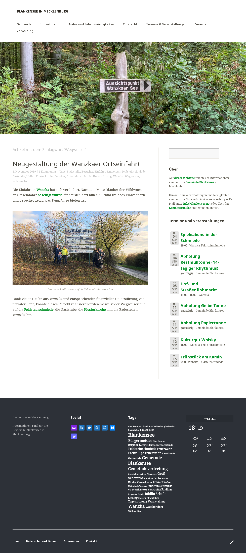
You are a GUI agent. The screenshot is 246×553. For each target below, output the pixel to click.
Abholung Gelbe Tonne (203, 305)
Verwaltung (25, 31)
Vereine (200, 24)
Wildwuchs (20, 181)
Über (16, 541)
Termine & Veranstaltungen (166, 24)
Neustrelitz (154, 489)
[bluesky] (112, 427)
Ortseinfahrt (74, 176)
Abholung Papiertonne (203, 322)
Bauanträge (133, 430)
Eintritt (143, 445)
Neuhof (143, 489)
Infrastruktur (50, 24)
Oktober (60, 176)
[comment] (89, 427)
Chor (155, 441)
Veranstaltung (157, 501)
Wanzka (118, 176)
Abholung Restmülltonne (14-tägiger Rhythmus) (200, 262)
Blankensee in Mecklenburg (42, 11)
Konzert (158, 482)
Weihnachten (134, 511)
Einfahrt (100, 171)
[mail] (74, 427)
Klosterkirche (44, 176)
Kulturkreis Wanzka (137, 486)
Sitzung (133, 498)
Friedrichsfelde (168, 453)
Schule (161, 493)
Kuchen (167, 482)
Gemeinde (24, 24)
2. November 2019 (24, 171)
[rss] (82, 427)
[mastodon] (74, 436)
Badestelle (73, 171)
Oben (229, 542)
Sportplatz (153, 497)
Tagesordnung (137, 501)
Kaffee (165, 478)
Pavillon (166, 489)
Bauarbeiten (147, 429)
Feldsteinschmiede (134, 171)
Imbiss (157, 478)
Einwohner (113, 171)
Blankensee (141, 435)
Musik (135, 489)
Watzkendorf (154, 507)
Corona (161, 441)
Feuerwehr (164, 449)
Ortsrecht (130, 24)
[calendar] (97, 427)
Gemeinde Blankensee (200, 182)
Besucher (87, 171)
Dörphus (133, 444)
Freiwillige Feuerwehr (144, 453)
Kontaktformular (180, 208)
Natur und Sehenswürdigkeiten (91, 24)
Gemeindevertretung (148, 468)
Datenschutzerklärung (41, 541)
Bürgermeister (140, 440)
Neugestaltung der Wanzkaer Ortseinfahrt (76, 163)
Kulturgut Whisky (198, 339)
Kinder (132, 482)
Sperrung (143, 498)
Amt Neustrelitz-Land (138, 426)
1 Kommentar (47, 171)
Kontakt (91, 541)
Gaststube (19, 176)
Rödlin (150, 493)
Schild (88, 176)
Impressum (71, 541)
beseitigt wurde (50, 195)
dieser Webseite (184, 178)
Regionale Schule (136, 494)
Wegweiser (132, 176)
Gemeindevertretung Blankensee (142, 474)
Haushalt (148, 478)
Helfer (30, 176)
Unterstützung (102, 176)
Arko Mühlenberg (157, 426)
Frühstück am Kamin (201, 357)
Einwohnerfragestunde (161, 444)
